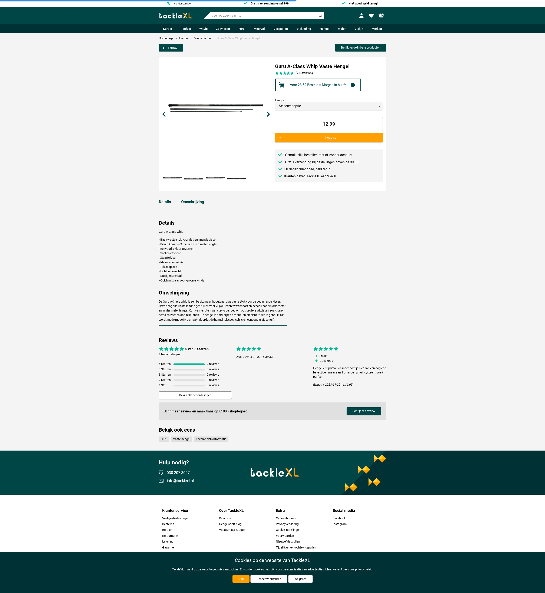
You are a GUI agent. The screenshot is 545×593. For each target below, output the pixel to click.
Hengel (325, 28)
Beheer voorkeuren (269, 579)
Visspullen (281, 28)
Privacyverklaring (287, 524)
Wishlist (372, 15)
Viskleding (304, 28)
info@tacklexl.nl (180, 481)
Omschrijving (192, 202)
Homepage (166, 38)
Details (165, 202)
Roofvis (186, 28)
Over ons (225, 518)
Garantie (168, 547)
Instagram (340, 524)
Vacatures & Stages (232, 529)
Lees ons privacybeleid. (358, 569)
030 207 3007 (178, 472)
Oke (241, 578)
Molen (342, 28)
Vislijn (359, 28)
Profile (362, 15)
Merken (377, 28)
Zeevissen (223, 28)
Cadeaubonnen (286, 518)
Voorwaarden (285, 535)
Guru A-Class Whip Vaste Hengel (238, 38)
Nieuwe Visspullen (288, 541)
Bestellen (168, 524)
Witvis (203, 28)
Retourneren (170, 535)
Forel (241, 28)
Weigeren (300, 579)
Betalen (167, 529)
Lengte (279, 100)
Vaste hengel (202, 38)
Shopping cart (381, 15)
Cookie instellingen (288, 529)
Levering (168, 541)
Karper (167, 28)
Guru (164, 439)
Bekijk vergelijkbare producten (360, 47)
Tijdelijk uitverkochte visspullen (296, 547)
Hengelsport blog (230, 524)
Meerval (259, 28)
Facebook (339, 518)
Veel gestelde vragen (175, 518)
